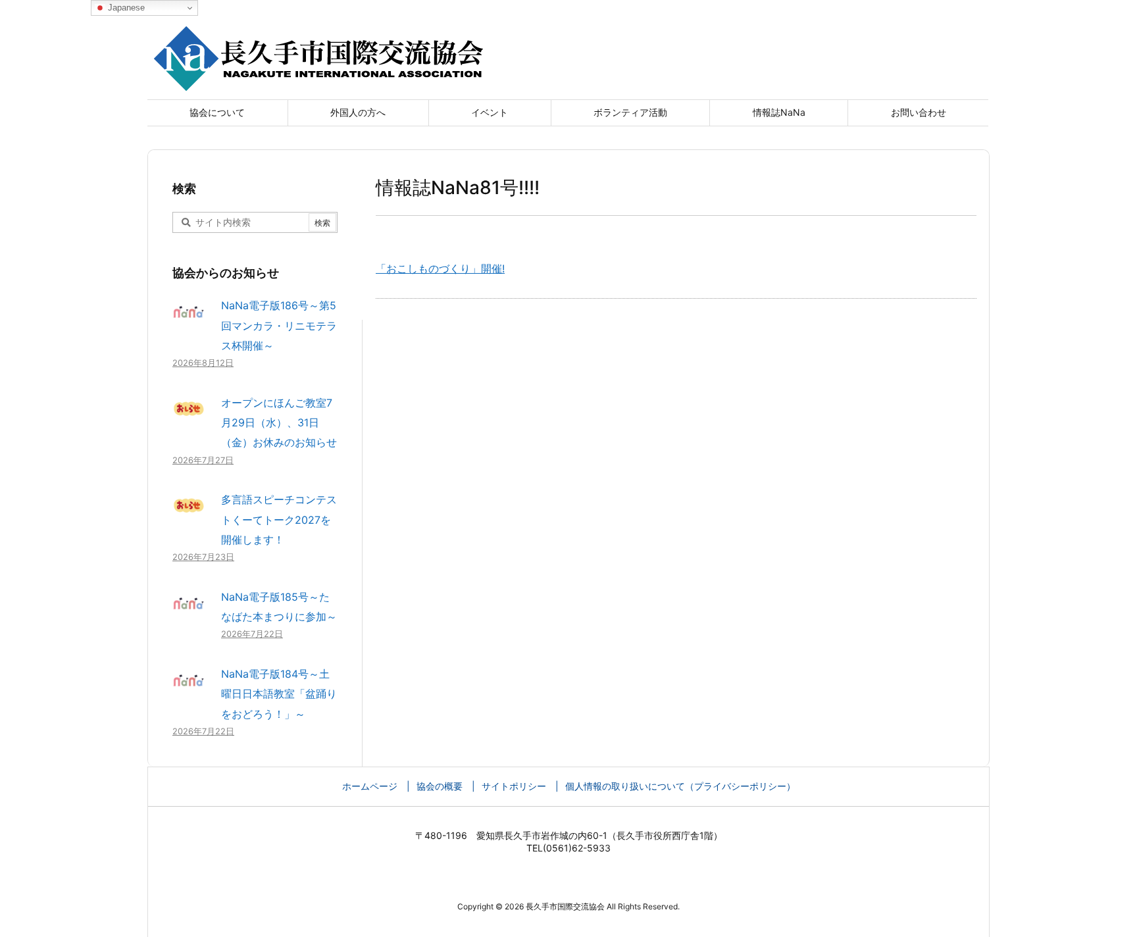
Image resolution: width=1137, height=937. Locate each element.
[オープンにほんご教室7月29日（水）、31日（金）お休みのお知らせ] (188, 415)
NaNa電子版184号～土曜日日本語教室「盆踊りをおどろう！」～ (279, 694)
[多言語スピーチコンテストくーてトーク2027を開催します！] (188, 512)
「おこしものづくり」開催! (440, 268)
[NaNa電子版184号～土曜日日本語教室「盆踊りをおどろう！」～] (188, 686)
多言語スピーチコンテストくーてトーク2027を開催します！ (279, 519)
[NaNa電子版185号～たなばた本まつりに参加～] (188, 609)
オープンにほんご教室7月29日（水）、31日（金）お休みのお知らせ (279, 422)
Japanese (125, 8)
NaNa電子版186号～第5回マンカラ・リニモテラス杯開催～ (279, 325)
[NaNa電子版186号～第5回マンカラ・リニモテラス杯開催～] (188, 318)
